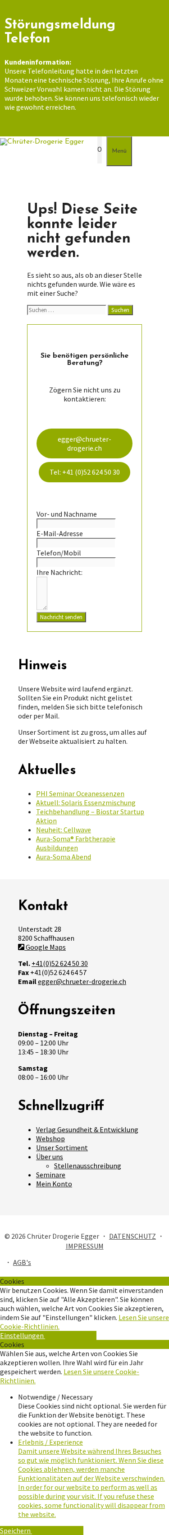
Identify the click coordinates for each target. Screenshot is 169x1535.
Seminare (50, 1174)
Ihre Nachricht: (59, 572)
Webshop (50, 1138)
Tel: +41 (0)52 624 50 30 (85, 471)
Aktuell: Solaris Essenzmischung (86, 802)
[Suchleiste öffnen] (88, 150)
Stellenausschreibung (87, 1165)
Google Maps (45, 947)
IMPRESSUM (85, 1245)
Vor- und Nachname (67, 513)
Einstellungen (22, 1335)
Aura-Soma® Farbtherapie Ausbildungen (75, 843)
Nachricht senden (61, 617)
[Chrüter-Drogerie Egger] (42, 141)
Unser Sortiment (62, 1147)
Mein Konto (54, 1183)
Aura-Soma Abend (63, 856)
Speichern (16, 1530)
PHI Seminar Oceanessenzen (80, 793)
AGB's (22, 1262)
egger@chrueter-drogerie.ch (84, 443)
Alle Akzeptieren (70, 1335)
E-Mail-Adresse (60, 533)
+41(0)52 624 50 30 (60, 963)
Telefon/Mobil (59, 552)
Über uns (49, 1156)
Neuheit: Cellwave (63, 829)
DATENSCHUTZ (132, 1236)
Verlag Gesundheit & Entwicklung (87, 1129)
